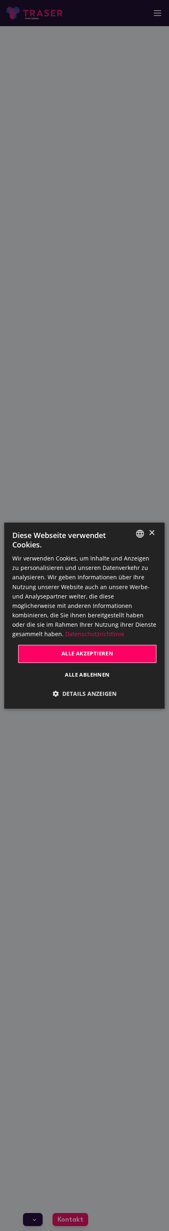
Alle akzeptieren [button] (87, 653)
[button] (84, 693)
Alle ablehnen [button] (87, 674)
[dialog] (84, 615)
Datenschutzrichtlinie (94, 634)
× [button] (151, 533)
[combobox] (140, 533)
